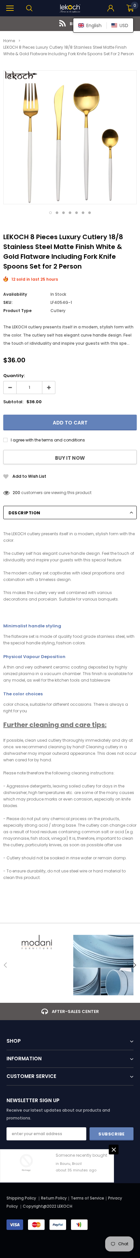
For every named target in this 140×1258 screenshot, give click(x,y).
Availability (15, 294)
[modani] (37, 942)
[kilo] (103, 965)
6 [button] (83, 212)
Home (9, 40)
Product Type (17, 310)
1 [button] (50, 212)
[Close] (114, 1149)
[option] (70, 24)
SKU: (7, 302)
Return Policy (54, 1198)
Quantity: (14, 375)
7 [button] (89, 212)
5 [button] (76, 212)
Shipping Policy (21, 1198)
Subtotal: (13, 402)
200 (16, 492)
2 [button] (57, 212)
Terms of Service (87, 1198)
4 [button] (70, 212)
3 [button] (63, 212)
